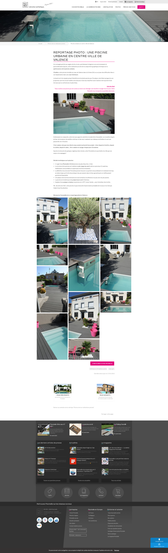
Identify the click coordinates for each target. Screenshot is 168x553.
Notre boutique (140, 1)
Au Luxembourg (93, 520)
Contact (121, 1)
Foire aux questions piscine (115, 528)
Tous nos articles (116, 480)
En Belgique (91, 515)
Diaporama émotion (113, 523)
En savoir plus (53, 435)
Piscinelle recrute (73, 518)
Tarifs (49, 495)
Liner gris (111, 369)
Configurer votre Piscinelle (102, 363)
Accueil (40, 43)
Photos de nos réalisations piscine (56, 43)
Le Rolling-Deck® (120, 424)
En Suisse (91, 518)
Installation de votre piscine (115, 526)
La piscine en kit (87, 424)
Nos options (111, 518)
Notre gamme (111, 515)
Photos (118, 7)
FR (97, 1)
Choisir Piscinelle (78, 7)
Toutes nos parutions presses (51, 480)
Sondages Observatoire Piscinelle (116, 531)
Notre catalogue (112, 533)
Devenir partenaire (112, 1)
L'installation (108, 7)
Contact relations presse (75, 526)
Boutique (118, 495)
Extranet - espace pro (75, 535)
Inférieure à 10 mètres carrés (98, 369)
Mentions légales (73, 515)
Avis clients (72, 523)
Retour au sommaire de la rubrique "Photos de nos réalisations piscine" (73, 407)
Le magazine (129, 1)
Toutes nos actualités (84, 480)
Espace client (103, 1)
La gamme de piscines (94, 7)
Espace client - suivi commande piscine (78, 530)
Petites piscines (112, 520)
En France (91, 513)
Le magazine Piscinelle (113, 536)
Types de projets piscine (114, 513)
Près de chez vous (129, 7)
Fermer (116, 550)
